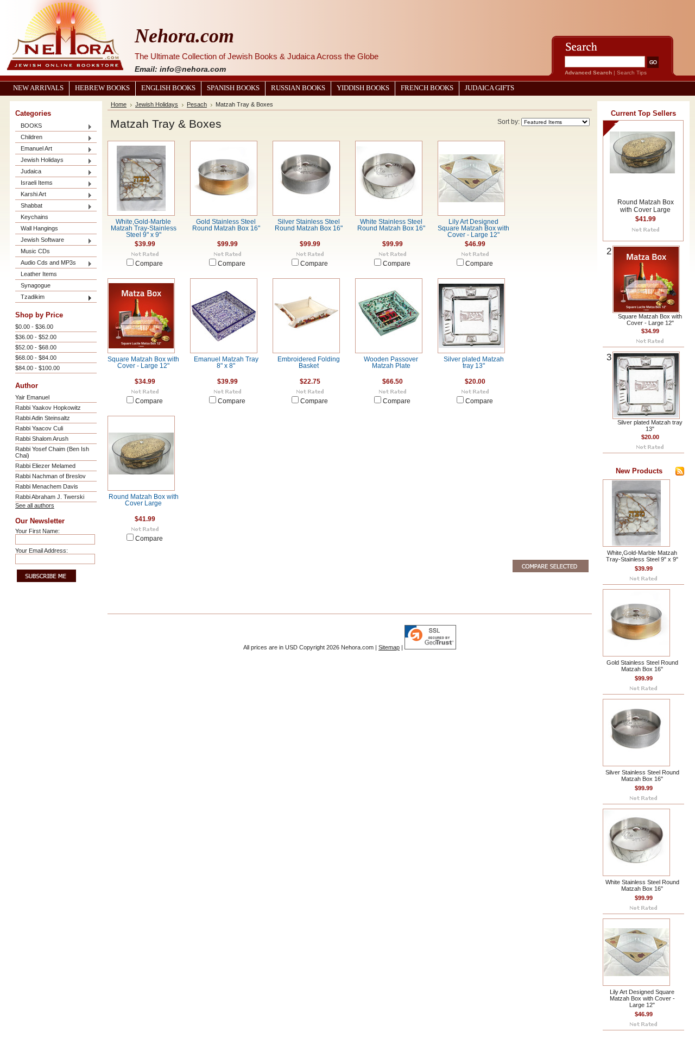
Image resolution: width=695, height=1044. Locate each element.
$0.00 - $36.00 (34, 326)
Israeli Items (34, 183)
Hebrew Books (102, 88)
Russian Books (298, 88)
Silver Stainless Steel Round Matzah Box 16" (309, 225)
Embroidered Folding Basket (308, 362)
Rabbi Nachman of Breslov (50, 476)
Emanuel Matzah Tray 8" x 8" (226, 362)
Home (119, 104)
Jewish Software (39, 240)
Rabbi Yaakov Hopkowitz (48, 407)
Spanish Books (233, 88)
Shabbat (28, 206)
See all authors (34, 505)
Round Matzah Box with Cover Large (144, 500)
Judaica (28, 172)
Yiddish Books (363, 88)
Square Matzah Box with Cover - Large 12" (143, 362)
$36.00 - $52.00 (35, 337)
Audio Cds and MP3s (45, 263)
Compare (149, 263)
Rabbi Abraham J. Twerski (49, 496)
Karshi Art (30, 195)
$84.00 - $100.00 (37, 368)
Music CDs (35, 251)
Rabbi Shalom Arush (41, 438)
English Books (168, 88)
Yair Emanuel (32, 397)
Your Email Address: (41, 550)
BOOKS (28, 126)
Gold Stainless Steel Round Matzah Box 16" (226, 225)
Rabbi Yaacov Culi (39, 428)
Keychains (34, 217)
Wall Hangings (39, 228)
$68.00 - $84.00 (35, 357)
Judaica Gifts (489, 88)
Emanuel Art (33, 149)
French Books (427, 88)
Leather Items (39, 274)
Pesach (197, 104)
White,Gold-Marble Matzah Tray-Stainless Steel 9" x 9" (143, 228)
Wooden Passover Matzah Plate (391, 362)
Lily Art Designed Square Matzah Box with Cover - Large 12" (473, 228)
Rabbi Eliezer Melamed (45, 465)
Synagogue (35, 285)
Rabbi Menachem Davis (46, 486)
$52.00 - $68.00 (35, 347)
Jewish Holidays (39, 161)
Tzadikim (30, 297)
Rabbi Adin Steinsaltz (42, 418)
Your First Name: (37, 531)
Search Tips (632, 73)
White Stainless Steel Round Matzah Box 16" (391, 225)
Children (28, 138)
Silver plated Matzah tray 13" (474, 362)
